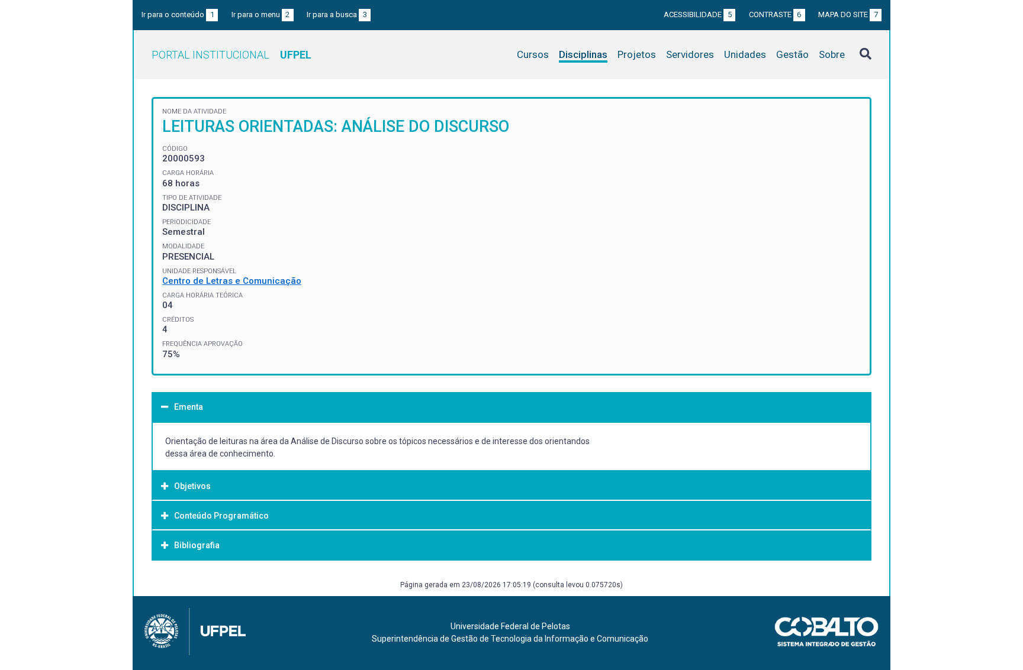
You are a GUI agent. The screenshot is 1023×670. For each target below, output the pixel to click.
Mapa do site (848, 14)
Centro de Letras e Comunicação (231, 281)
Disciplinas (583, 54)
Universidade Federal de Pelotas (510, 626)
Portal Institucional (231, 54)
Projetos (636, 54)
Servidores (690, 54)
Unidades (745, 54)
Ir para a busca (337, 14)
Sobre (832, 54)
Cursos (533, 54)
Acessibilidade (698, 14)
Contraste (775, 14)
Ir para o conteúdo (177, 14)
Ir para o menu (260, 14)
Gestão (792, 54)
